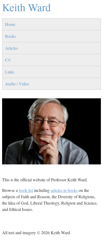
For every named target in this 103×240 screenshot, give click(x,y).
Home (10, 24)
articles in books (64, 190)
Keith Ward (26, 7)
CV (8, 60)
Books (10, 36)
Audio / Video (17, 83)
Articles (11, 48)
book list (26, 190)
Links (10, 72)
